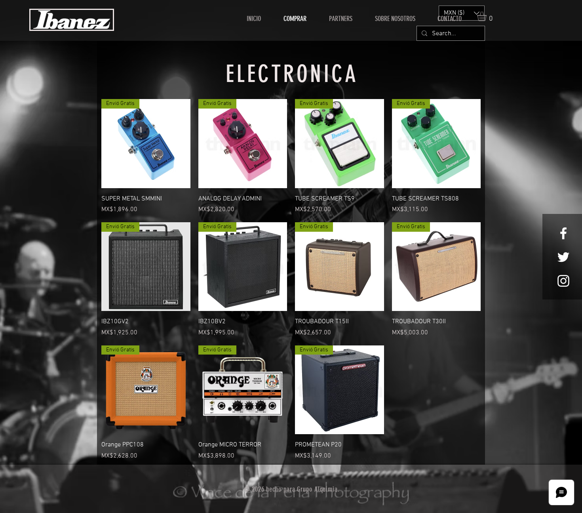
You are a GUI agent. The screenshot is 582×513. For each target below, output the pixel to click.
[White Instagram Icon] (563, 281)
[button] (487, 16)
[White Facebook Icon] (563, 233)
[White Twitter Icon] (563, 257)
